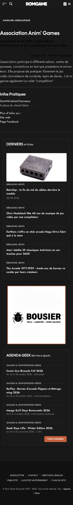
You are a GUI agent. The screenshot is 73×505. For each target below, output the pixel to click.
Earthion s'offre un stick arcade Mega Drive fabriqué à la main (36, 233)
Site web (5, 117)
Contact (33, 475)
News (37, 493)
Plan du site (59, 480)
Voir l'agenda (55, 439)
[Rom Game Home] (36, 4)
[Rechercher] (11, 4)
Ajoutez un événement (34, 480)
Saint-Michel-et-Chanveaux (15, 101)
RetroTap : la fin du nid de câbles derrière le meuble (33, 192)
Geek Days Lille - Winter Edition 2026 (29, 428)
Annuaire (8, 20)
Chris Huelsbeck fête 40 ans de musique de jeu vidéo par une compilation (35, 215)
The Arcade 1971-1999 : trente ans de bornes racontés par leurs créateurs (35, 270)
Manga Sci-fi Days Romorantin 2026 (28, 410)
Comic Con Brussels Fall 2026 (24, 371)
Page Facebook (9, 122)
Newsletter (17, 475)
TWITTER (52, 55)
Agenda (66, 488)
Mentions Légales (52, 475)
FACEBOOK (65, 55)
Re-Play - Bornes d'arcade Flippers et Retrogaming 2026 (33, 390)
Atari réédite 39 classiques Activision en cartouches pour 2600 (33, 252)
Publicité (12, 480)
